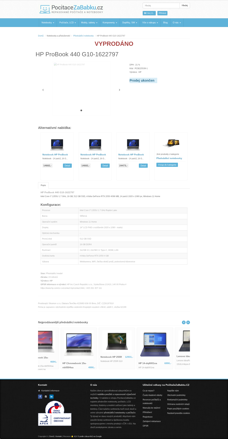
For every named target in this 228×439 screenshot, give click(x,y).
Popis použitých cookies (178, 409)
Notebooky (47, 22)
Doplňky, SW (129, 22)
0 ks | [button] (150, 13)
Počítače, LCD (66, 22)
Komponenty (109, 22)
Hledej (185, 5)
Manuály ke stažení (151, 408)
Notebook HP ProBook (55, 154)
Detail (67, 165)
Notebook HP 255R (127, 357)
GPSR (145, 426)
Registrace (148, 417)
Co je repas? (148, 391)
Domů (41, 36)
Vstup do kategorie (167, 165)
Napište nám (173, 391)
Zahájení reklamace (152, 421)
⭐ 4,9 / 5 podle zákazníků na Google (86, 436)
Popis (43, 185)
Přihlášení (147, 412)
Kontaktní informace (50, 391)
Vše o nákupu (149, 22)
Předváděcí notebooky (83, 36)
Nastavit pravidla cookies (178, 413)
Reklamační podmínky (177, 400)
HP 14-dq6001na (164, 363)
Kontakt (59, 436)
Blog (165, 22)
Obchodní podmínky (176, 395)
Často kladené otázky (152, 395)
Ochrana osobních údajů (178, 404)
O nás (176, 22)
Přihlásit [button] (162, 13)
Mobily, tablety (88, 22)
